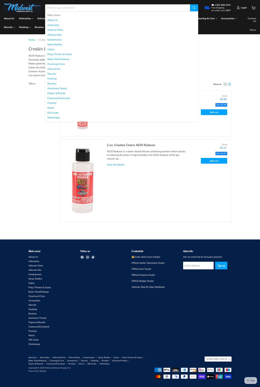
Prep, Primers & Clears (59, 54)
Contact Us (252, 20)
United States (216, 359)
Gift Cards (52, 112)
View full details (116, 164)
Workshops (53, 117)
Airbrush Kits (54, 35)
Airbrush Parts (55, 30)
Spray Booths (54, 44)
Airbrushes (53, 25)
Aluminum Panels (57, 88)
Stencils (51, 74)
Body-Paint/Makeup (58, 59)
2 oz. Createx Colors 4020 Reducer (131, 145)
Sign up (221, 265)
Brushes (51, 83)
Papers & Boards (56, 93)
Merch (50, 107)
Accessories (53, 69)
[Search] (194, 7)
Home (31, 40)
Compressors (54, 39)
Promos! (51, 103)
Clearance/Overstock (58, 98)
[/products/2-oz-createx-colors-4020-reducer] (83, 180)
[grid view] (225, 84)
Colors (50, 49)
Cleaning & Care (56, 64)
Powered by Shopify (37, 371)
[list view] (229, 84)
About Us (52, 20)
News (253, 30)
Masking (51, 78)
